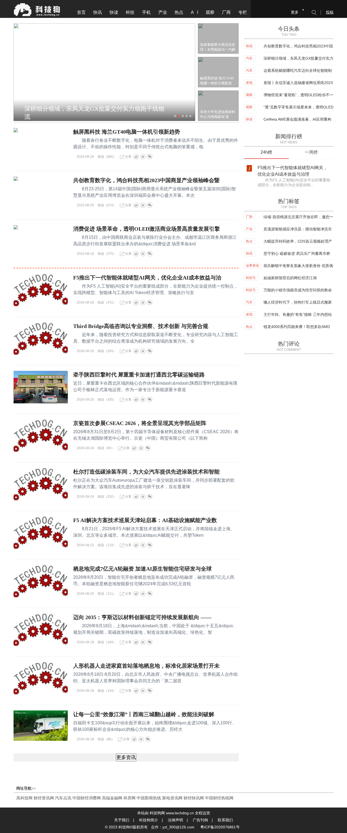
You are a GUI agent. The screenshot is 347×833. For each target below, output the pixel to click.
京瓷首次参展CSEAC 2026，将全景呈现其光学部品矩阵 (139, 423)
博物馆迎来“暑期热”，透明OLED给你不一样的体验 (298, 95)
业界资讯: (253, 266)
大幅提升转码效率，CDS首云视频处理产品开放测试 (298, 241)
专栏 (242, 12)
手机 (146, 12)
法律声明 (175, 820)
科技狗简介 (148, 820)
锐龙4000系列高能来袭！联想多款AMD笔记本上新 (297, 327)
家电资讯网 (172, 798)
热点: (249, 241)
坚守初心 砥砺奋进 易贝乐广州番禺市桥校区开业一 (297, 253)
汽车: (249, 58)
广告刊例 (200, 820)
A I (194, 12)
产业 (162, 12)
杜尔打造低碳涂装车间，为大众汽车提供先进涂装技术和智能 (146, 472)
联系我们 (225, 820)
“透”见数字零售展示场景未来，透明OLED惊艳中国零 (298, 107)
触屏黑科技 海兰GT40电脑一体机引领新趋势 (126, 132)
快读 (114, 12)
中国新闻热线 (149, 798)
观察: (249, 95)
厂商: (249, 217)
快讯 (97, 12)
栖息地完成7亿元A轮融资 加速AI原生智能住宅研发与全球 (142, 569)
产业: (249, 229)
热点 (179, 12)
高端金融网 (112, 798)
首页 (81, 12)
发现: (249, 83)
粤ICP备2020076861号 (220, 827)
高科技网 (24, 798)
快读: (249, 119)
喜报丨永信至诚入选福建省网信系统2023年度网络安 (298, 83)
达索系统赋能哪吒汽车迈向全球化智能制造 (298, 70)
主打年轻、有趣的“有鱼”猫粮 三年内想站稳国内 (298, 314)
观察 (210, 12)
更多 (294, 12)
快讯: (249, 46)
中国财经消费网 (86, 798)
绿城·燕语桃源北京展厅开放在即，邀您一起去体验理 (298, 217)
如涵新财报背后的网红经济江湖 (290, 278)
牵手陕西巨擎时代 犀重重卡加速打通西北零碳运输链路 (139, 375)
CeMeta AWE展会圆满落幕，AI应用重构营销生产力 (297, 119)
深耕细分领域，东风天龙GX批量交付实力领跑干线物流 (94, 110)
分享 (128, 157)
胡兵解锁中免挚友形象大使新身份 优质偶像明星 (298, 266)
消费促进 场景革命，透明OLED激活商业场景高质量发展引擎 (146, 229)
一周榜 (311, 152)
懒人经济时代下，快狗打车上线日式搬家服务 (298, 302)
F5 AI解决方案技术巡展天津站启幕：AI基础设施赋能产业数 (145, 520)
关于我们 (121, 820)
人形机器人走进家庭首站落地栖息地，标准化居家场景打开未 (146, 666)
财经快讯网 (194, 798)
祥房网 (129, 798)
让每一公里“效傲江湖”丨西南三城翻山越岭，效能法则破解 (143, 714)
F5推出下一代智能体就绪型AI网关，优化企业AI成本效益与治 (147, 278)
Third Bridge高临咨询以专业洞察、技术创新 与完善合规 (140, 326)
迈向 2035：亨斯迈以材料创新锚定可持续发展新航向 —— (142, 617)
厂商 (226, 12)
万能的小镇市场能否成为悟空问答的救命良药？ (298, 290)
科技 (130, 12)
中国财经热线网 (219, 798)
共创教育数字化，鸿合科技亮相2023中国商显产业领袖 (298, 46)
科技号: (251, 278)
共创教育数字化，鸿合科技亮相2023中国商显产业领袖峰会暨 (146, 180)
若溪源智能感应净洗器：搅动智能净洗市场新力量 (298, 229)
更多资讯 (126, 757)
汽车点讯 (63, 798)
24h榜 (266, 152)
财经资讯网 (44, 798)
